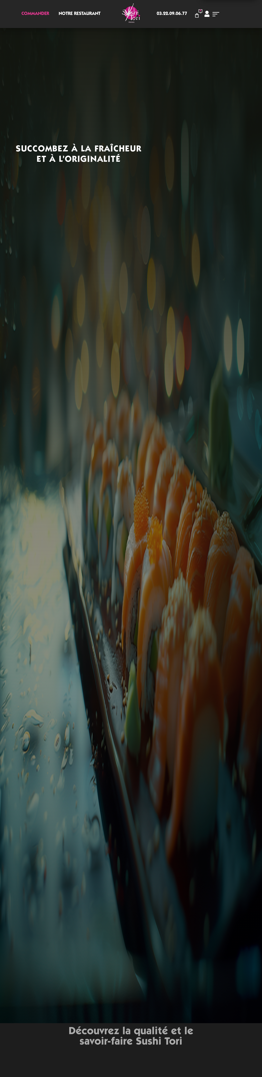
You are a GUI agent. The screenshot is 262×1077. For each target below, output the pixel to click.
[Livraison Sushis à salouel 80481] (131, 14)
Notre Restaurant (80, 14)
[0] (197, 14)
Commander (35, 14)
